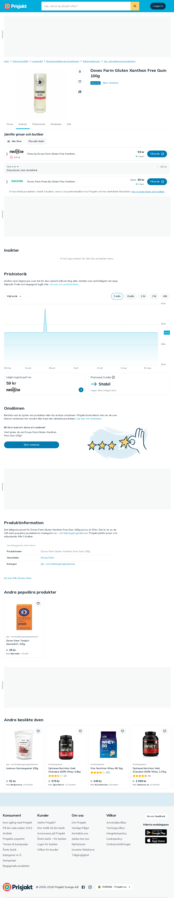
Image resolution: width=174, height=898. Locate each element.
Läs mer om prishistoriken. (64, 284)
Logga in (158, 5)
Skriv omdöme (111, 82)
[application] (87, 336)
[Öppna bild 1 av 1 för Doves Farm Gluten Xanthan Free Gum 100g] (40, 93)
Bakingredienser (91, 61)
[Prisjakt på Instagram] (90, 887)
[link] (24, 628)
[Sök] (134, 6)
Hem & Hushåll (20, 61)
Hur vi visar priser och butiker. (148, 191)
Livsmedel (37, 61)
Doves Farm (47, 557)
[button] (80, 71)
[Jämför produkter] (80, 92)
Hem (6, 61)
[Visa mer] (7, 154)
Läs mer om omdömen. (89, 418)
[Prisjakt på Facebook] (83, 887)
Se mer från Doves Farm (17, 578)
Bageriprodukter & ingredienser (62, 61)
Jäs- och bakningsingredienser (120, 61)
